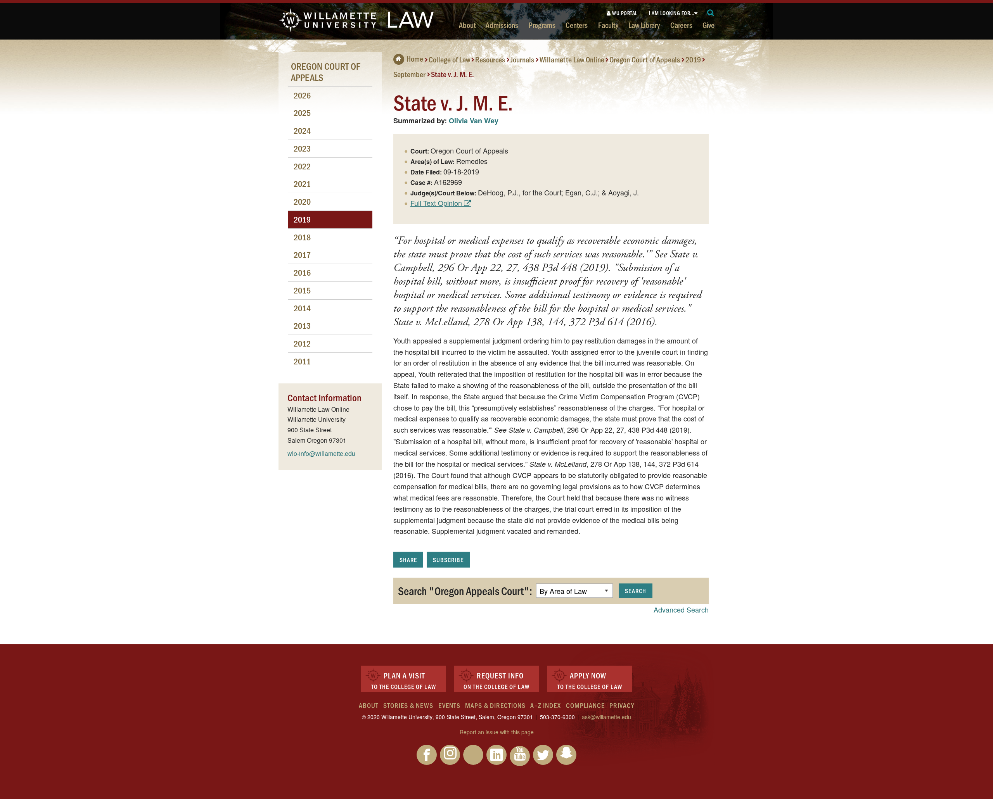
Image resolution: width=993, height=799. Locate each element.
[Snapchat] (566, 755)
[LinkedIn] (496, 755)
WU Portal (624, 13)
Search (635, 591)
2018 (302, 237)
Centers (577, 25)
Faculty (608, 25)
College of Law (449, 59)
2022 (302, 166)
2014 (302, 308)
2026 (302, 95)
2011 (302, 361)
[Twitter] (543, 755)
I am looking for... (671, 13)
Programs (542, 25)
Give (708, 25)
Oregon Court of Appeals (644, 59)
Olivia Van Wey (473, 121)
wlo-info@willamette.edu (321, 453)
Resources (490, 59)
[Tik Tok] (473, 755)
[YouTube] (520, 756)
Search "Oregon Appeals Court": (465, 590)
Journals (522, 59)
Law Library (644, 25)
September (409, 74)
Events (449, 705)
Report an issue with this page (497, 732)
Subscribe (448, 560)
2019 (693, 59)
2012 (302, 343)
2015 (302, 290)
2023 (302, 148)
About (467, 25)
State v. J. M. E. (452, 74)
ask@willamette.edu (606, 717)
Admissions (502, 25)
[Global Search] (710, 13)
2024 (302, 130)
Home (415, 58)
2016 (302, 272)
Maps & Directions (495, 705)
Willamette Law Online (572, 59)
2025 (302, 112)
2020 (302, 201)
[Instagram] (450, 755)
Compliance (585, 705)
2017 (302, 254)
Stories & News (408, 705)
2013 (302, 325)
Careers (681, 25)
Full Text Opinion (436, 203)
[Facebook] (427, 755)
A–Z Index (545, 705)
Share (408, 560)
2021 (302, 183)
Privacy (621, 705)
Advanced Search (681, 609)
